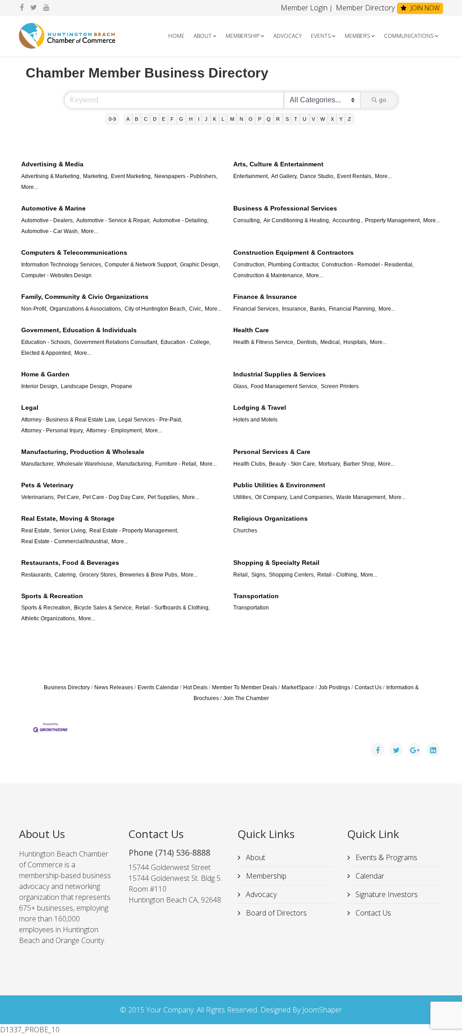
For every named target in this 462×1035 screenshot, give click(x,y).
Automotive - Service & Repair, (113, 220)
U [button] (304, 119)
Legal (29, 407)
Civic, (196, 309)
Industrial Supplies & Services (279, 374)
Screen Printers (340, 386)
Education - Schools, (46, 342)
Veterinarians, (38, 497)
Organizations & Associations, (86, 309)
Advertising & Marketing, (51, 176)
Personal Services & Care (271, 451)
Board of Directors (275, 913)
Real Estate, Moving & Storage (68, 518)
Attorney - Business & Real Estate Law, (68, 420)
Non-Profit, (34, 309)
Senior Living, (70, 530)
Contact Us (368, 687)
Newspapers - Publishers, (185, 176)
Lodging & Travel (259, 407)
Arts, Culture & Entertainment (278, 164)
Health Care (251, 330)
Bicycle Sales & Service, (103, 608)
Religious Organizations (270, 518)
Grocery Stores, (98, 575)
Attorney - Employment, (114, 430)
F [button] (172, 119)
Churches (245, 530)
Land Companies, (312, 497)
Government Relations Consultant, (116, 342)
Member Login (304, 8)
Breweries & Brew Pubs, (149, 575)
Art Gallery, (284, 176)
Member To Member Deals (244, 687)
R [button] (278, 119)
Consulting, (247, 220)
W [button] (322, 119)
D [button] (155, 119)
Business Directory (67, 687)
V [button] (313, 119)
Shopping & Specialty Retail (276, 562)
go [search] (382, 99)
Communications (409, 36)
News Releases (113, 687)
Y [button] (340, 119)
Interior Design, (40, 386)
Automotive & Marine (53, 208)
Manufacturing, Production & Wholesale (82, 451)
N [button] (241, 119)
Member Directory (364, 8)
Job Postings (334, 687)
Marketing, (96, 176)
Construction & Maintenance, (268, 275)
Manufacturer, (38, 464)
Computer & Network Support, (141, 264)
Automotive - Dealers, (47, 220)
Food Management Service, (285, 386)
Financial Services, (256, 309)
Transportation (256, 596)
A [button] (127, 119)
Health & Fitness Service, (264, 342)
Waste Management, (361, 497)
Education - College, (186, 342)
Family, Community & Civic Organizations (84, 296)
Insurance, (295, 309)
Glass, (241, 386)
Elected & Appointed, (46, 353)
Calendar (369, 876)
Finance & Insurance (265, 296)
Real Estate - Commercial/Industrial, (65, 541)
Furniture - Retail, (176, 464)
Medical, (330, 342)
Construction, (249, 264)
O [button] (251, 119)
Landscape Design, (85, 386)
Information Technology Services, (61, 264)
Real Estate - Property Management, (133, 530)
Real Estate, (36, 530)
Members (357, 36)
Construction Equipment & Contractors (293, 252)
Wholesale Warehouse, (85, 464)
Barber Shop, (359, 464)
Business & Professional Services (285, 208)
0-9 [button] (112, 119)
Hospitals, (355, 342)
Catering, (66, 575)
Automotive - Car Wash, (50, 231)
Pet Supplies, (164, 497)
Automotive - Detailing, (180, 220)
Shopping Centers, (292, 575)
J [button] (206, 119)
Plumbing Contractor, (293, 264)
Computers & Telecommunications (74, 252)
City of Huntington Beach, (156, 309)
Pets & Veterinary (47, 485)
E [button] (163, 119)
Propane (121, 386)
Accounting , (348, 220)
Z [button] (349, 119)
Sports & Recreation (52, 596)
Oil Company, (271, 497)
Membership (242, 36)
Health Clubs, (250, 464)
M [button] (232, 119)
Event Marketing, (131, 176)
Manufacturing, (134, 464)
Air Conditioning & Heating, (296, 220)
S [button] (287, 119)
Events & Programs (385, 857)
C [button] (146, 119)
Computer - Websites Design (56, 275)
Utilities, (243, 497)
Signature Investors (386, 894)
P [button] (259, 119)
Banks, (318, 309)
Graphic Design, (200, 264)
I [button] (198, 119)
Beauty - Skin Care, (292, 464)
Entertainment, (251, 176)
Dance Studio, (317, 176)
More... (29, 187)
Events (321, 36)
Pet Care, (68, 497)
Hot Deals (195, 687)
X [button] (332, 119)
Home (176, 36)
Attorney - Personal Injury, (52, 430)
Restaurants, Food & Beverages (70, 562)
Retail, (241, 575)
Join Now (424, 8)
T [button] (295, 119)
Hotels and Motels (255, 420)
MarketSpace (298, 687)
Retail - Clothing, (337, 575)
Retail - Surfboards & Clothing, (172, 608)
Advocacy (287, 36)
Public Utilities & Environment (279, 485)
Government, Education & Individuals (79, 330)
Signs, (259, 575)
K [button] (214, 119)
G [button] (181, 119)
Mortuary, (330, 464)
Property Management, (393, 220)
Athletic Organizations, (48, 618)
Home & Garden (45, 374)
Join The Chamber (246, 698)
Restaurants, (36, 575)
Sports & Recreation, (46, 608)
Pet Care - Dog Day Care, (114, 497)
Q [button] (269, 119)
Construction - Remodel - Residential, (368, 264)
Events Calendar (158, 687)
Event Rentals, (355, 176)
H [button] (191, 119)
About (203, 36)
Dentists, (307, 342)
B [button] (136, 119)
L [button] (223, 119)
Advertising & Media (52, 164)
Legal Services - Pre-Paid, (150, 420)
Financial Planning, (352, 309)
